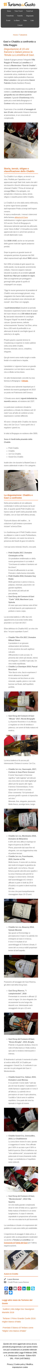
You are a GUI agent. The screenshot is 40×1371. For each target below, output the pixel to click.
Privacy (10, 1364)
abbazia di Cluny (21, 217)
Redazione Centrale (17, 1356)
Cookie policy (19, 1364)
